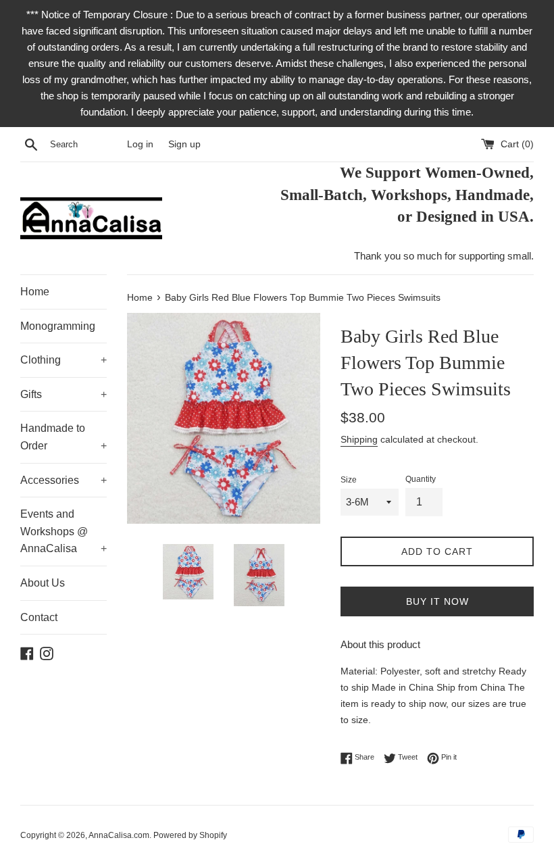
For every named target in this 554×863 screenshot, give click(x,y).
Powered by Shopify (190, 835)
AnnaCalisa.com (119, 835)
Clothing (63, 360)
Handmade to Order (63, 436)
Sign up (184, 144)
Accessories (63, 480)
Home (34, 291)
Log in (140, 144)
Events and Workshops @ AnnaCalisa (63, 531)
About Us (42, 583)
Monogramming (57, 326)
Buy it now (437, 601)
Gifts (63, 394)
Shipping (359, 439)
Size (349, 480)
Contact (38, 617)
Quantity (420, 479)
